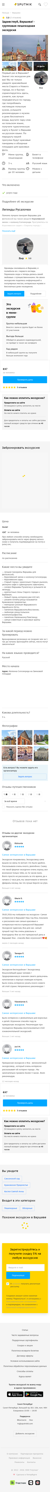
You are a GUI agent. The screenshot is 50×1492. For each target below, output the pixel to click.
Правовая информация (19, 1458)
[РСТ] (37, 1482)
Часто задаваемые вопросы (25, 1335)
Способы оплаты (25, 1371)
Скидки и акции (25, 1345)
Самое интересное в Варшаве (19, 854)
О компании (12, 1454)
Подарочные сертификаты (25, 1340)
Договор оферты (25, 1356)
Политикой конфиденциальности (21, 1307)
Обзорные (27, 1208)
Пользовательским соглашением (21, 1301)
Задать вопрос (14, 293)
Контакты (31, 1462)
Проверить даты (25, 379)
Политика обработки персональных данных (25, 1366)
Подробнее (35, 293)
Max (31, 1420)
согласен (16, 1284)
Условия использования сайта (25, 1361)
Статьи (25, 1330)
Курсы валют (25, 1376)
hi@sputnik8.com (25, 1423)
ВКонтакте (21, 1420)
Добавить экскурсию (25, 1433)
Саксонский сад (12, 1178)
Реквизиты (19, 1462)
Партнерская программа (32, 1454)
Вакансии (37, 1458)
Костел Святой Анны (14, 1191)
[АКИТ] (30, 1482)
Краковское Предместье (16, 1185)
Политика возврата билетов (25, 1350)
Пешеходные (10, 1208)
